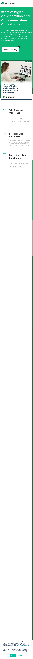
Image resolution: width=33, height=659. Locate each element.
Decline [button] (20, 655)
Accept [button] (12, 655)
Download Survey (10, 50)
